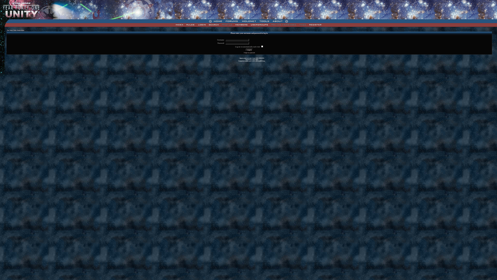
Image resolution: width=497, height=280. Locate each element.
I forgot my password (249, 52)
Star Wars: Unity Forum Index (15, 30)
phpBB (250, 61)
